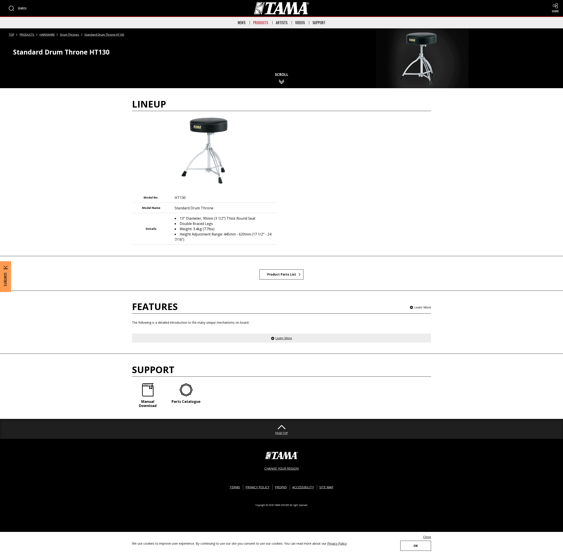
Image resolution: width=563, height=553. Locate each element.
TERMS (235, 487)
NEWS (241, 22)
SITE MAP (326, 487)
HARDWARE (47, 35)
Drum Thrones (69, 35)
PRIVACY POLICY (257, 487)
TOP (11, 35)
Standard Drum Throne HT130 (104, 35)
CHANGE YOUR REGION (281, 468)
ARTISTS (281, 22)
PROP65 (281, 487)
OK (415, 546)
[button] (17, 8)
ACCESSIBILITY (303, 487)
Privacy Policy (337, 543)
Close (427, 537)
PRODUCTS (260, 22)
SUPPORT (319, 22)
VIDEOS (300, 22)
